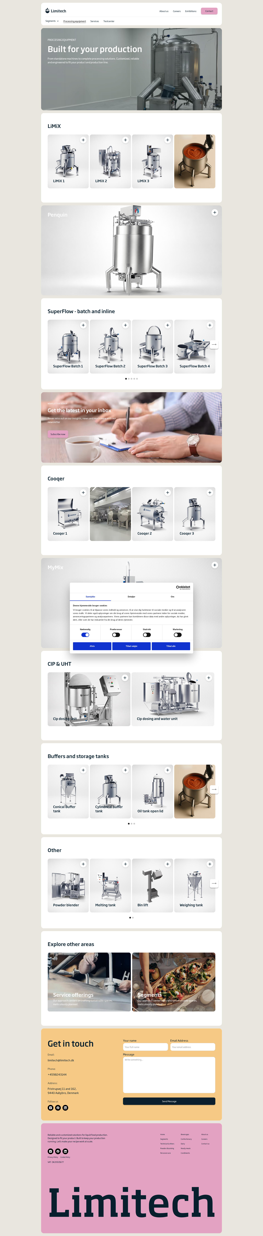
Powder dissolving (167, 1148)
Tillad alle (170, 646)
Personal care (165, 1153)
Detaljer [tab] (131, 596)
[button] (52, 21)
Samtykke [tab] (90, 596)
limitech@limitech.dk (61, 1060)
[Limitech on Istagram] (50, 1108)
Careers (204, 1139)
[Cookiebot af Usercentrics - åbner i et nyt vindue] (178, 588)
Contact (209, 11)
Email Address (179, 1040)
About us (204, 1134)
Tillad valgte (131, 646)
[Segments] (173, 982)
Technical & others (167, 1143)
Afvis (92, 646)
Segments (50, 20)
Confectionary (186, 1139)
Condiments (185, 1153)
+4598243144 (57, 1074)
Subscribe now (58, 434)
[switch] (116, 635)
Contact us (205, 1143)
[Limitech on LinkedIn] (65, 1108)
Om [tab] (172, 596)
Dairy (183, 1143)
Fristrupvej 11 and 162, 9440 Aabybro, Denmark (63, 1091)
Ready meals (186, 1148)
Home (162, 1134)
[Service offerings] (89, 982)
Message (128, 1054)
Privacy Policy (53, 1157)
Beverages (185, 1134)
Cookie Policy (65, 1157)
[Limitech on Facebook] (58, 1108)
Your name (130, 1040)
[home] (55, 10)
